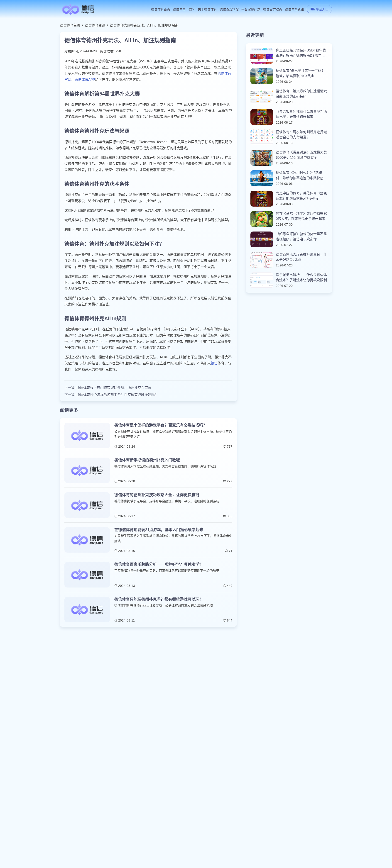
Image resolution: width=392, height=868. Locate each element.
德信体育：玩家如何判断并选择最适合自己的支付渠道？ (301, 134)
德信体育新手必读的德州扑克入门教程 (147, 460)
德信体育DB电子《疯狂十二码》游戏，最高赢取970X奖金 (300, 73)
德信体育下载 (182, 9)
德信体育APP (85, 79)
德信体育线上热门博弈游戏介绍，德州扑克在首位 (113, 388)
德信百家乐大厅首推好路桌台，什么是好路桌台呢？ (301, 256)
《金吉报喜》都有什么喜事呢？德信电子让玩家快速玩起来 (301, 114)
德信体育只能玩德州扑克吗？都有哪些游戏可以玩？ (158, 599)
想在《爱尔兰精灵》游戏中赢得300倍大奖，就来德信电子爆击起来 (301, 216)
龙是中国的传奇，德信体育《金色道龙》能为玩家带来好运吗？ (301, 195)
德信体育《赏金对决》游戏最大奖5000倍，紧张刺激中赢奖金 (301, 154)
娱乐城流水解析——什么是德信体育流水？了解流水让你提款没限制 (301, 277)
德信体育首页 (160, 9)
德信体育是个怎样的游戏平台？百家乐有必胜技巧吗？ (117, 395)
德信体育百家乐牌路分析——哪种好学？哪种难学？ (158, 564)
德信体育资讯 (294, 9)
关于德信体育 (207, 9)
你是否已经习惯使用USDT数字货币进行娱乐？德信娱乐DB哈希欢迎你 (301, 53)
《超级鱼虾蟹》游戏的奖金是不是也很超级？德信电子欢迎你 (301, 236)
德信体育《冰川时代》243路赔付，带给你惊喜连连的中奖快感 (299, 175)
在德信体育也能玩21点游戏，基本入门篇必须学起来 (158, 530)
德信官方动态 (272, 9)
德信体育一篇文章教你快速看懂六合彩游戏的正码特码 (301, 93)
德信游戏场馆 (229, 9)
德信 (214, 363)
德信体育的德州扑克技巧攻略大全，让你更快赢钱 (156, 495)
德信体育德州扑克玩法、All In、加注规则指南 (144, 25)
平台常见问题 (250, 9)
